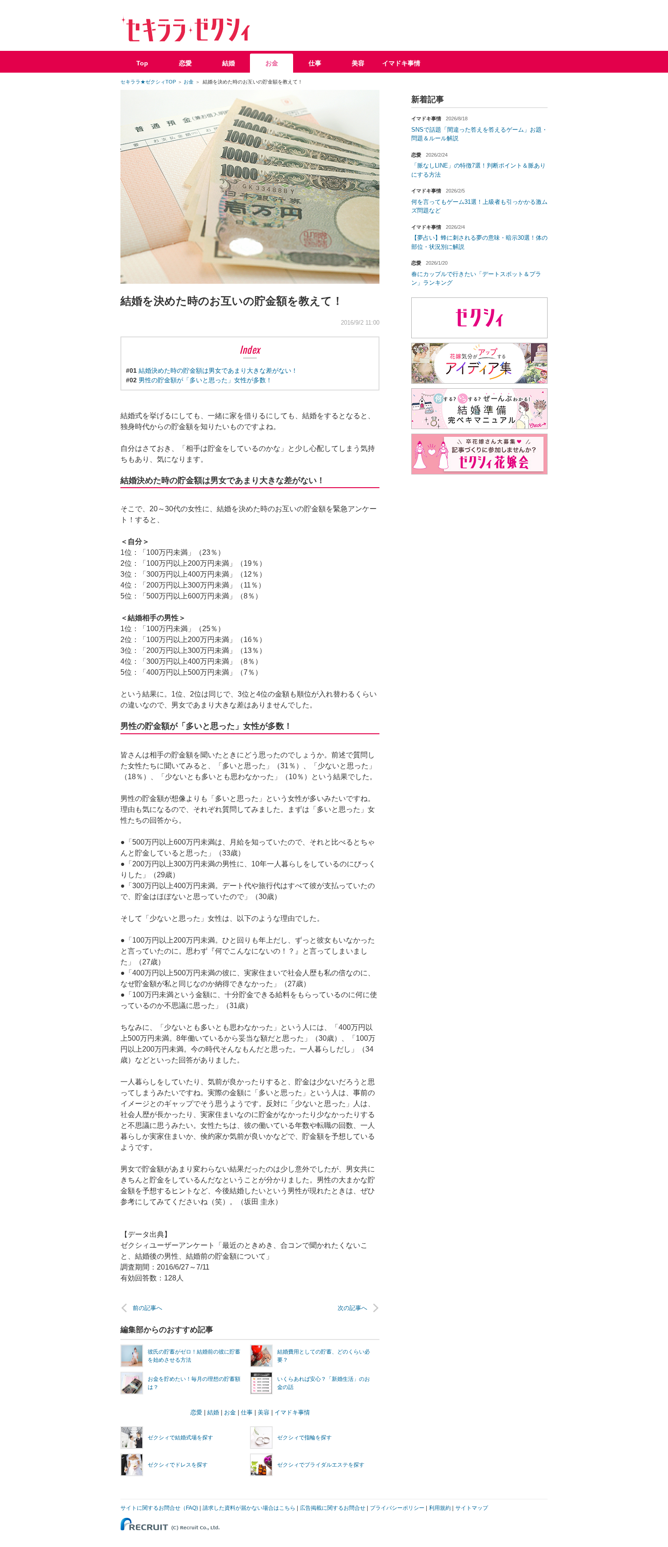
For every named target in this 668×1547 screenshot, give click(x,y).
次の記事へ (352, 1308)
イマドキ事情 (401, 63)
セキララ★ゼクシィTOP (148, 81)
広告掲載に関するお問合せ (332, 1508)
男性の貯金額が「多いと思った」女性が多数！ (205, 380)
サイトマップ (471, 1508)
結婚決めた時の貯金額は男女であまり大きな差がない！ (218, 370)
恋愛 (185, 63)
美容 (358, 63)
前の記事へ (147, 1308)
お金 (271, 63)
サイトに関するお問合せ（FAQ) (159, 1508)
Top (142, 63)
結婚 (228, 63)
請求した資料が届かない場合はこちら (249, 1508)
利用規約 (440, 1508)
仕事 (315, 63)
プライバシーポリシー (397, 1508)
